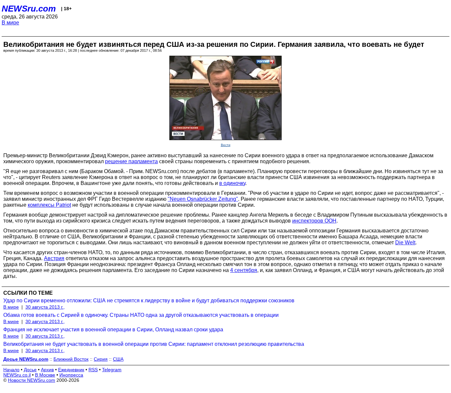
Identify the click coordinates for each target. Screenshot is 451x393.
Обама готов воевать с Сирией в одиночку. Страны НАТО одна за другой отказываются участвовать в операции (141, 315)
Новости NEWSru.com (31, 380)
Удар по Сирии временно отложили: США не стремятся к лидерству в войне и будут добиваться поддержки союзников (149, 300)
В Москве (45, 375)
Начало (11, 369)
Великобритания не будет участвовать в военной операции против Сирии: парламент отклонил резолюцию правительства (153, 344)
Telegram (111, 369)
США (118, 359)
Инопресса (71, 375)
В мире (10, 22)
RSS (93, 369)
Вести (225, 145)
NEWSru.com (29, 9)
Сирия (101, 359)
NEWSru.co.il (17, 375)
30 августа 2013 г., (45, 307)
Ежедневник (71, 369)
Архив (47, 369)
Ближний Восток (70, 359)
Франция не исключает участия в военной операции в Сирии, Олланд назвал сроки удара (113, 329)
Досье (30, 369)
